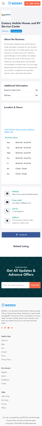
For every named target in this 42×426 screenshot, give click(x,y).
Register (4, 372)
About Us (4, 340)
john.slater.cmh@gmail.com (21, 203)
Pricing (3, 404)
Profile (3, 383)
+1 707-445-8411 (18, 211)
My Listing (4, 400)
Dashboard (5, 380)
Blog (3, 344)
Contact (4, 352)
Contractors (16, 31)
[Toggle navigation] (3, 3)
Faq (2, 348)
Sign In (3, 376)
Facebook (23, 234)
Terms (3, 356)
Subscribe (35, 285)
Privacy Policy (6, 359)
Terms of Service (25, 420)
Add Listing (34, 3)
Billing (3, 408)
